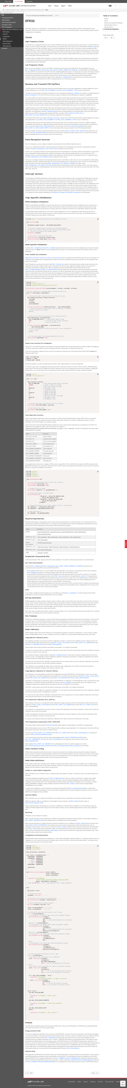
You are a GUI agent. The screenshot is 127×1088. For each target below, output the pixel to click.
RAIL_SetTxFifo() (55, 118)
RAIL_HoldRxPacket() (50, 111)
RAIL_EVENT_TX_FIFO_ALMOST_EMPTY (37, 128)
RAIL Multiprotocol (7, 41)
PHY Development (7, 27)
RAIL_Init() (93, 46)
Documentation (19, 1)
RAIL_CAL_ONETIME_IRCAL (35, 644)
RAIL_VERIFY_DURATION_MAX (34, 820)
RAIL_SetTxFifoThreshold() (75, 126)
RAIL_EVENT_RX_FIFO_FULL (74, 113)
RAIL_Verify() (70, 783)
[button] (110, 5)
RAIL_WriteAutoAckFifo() (39, 132)
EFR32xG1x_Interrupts (58, 192)
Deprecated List (7, 46)
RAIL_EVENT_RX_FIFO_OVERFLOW (35, 115)
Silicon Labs (8, 1)
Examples (4, 48)
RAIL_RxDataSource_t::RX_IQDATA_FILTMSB (61, 163)
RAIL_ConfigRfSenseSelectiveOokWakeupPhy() (40, 1061)
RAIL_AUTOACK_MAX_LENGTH (75, 130)
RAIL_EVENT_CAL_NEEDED (83, 642)
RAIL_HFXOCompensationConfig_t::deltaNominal (38, 745)
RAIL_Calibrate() (66, 682)
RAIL (2, 15)
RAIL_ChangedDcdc (71, 593)
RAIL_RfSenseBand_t (73, 1048)
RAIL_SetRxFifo (75, 93)
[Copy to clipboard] (98, 219)
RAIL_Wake (81, 576)
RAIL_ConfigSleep (30, 70)
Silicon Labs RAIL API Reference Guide (12, 29)
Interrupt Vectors (108, 27)
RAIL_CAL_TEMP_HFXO (63, 732)
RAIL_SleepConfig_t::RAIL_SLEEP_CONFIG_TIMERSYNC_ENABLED (57, 70)
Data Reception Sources (110, 25)
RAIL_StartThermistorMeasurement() (42, 734)
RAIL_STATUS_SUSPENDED (38, 825)
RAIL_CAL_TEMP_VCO (86, 704)
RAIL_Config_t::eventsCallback (62, 642)
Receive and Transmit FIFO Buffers (113, 23)
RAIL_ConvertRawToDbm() (32, 269)
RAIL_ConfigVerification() (76, 788)
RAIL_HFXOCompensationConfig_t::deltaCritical (67, 745)
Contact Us (100, 1081)
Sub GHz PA (58, 257)
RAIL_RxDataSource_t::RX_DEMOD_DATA (40, 157)
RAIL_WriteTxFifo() (45, 126)
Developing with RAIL (7, 17)
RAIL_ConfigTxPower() (37, 248)
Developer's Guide (7, 24)
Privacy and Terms (109, 1081)
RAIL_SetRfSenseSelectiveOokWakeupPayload (80, 1060)
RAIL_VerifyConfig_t (52, 830)
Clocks (106, 21)
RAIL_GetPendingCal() (55, 644)
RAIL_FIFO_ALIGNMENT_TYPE (68, 90)
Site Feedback (119, 1081)
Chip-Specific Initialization (111, 29)
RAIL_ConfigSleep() (64, 77)
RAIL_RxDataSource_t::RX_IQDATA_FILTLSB (38, 165)
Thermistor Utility (49, 725)
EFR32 (5, 39)
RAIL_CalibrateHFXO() (31, 741)
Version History (71, 1081)
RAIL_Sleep (58, 576)
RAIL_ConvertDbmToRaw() (50, 269)
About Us (85, 1081)
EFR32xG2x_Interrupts (72, 192)
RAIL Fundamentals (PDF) (9, 22)
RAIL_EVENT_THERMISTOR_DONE (72, 737)
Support (63, 5)
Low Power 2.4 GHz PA (45, 257)
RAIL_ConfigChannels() (59, 655)
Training (56, 5)
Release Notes (7, 43)
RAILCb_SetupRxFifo (31, 95)
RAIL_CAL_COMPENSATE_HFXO (34, 739)
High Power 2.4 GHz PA (31, 257)
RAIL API (5, 34)
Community (29, 1)
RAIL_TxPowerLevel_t (58, 264)
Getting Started (6, 20)
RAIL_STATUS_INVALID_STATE (34, 803)
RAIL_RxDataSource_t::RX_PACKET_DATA (45, 148)
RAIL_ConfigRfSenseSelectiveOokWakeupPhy (67, 1058)
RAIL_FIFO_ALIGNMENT (48, 90)
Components (6, 36)
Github (70, 5)
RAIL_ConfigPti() (50, 248)
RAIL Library (6, 31)
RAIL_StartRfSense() (51, 1037)
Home (49, 5)
